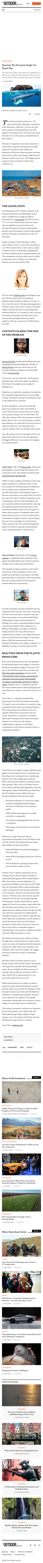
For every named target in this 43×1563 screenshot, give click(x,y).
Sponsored (21, 1409)
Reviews (4, 1259)
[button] (5, 1552)
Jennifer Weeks (9, 1222)
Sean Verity (8, 81)
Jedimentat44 (17, 1025)
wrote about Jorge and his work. (14, 476)
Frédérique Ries (19, 295)
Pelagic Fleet (26, 467)
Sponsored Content (22, 1417)
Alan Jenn (7, 1186)
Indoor (4, 1295)
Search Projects (8, 367)
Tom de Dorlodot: (8, 362)
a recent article (13, 373)
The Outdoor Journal (13, 1560)
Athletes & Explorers (9, 1142)
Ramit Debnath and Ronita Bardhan (16, 1114)
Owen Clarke (8, 1150)
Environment (7, 61)
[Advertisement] (21, 34)
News (22, 1047)
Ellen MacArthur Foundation (13, 673)
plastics (29, 1047)
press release (19, 220)
